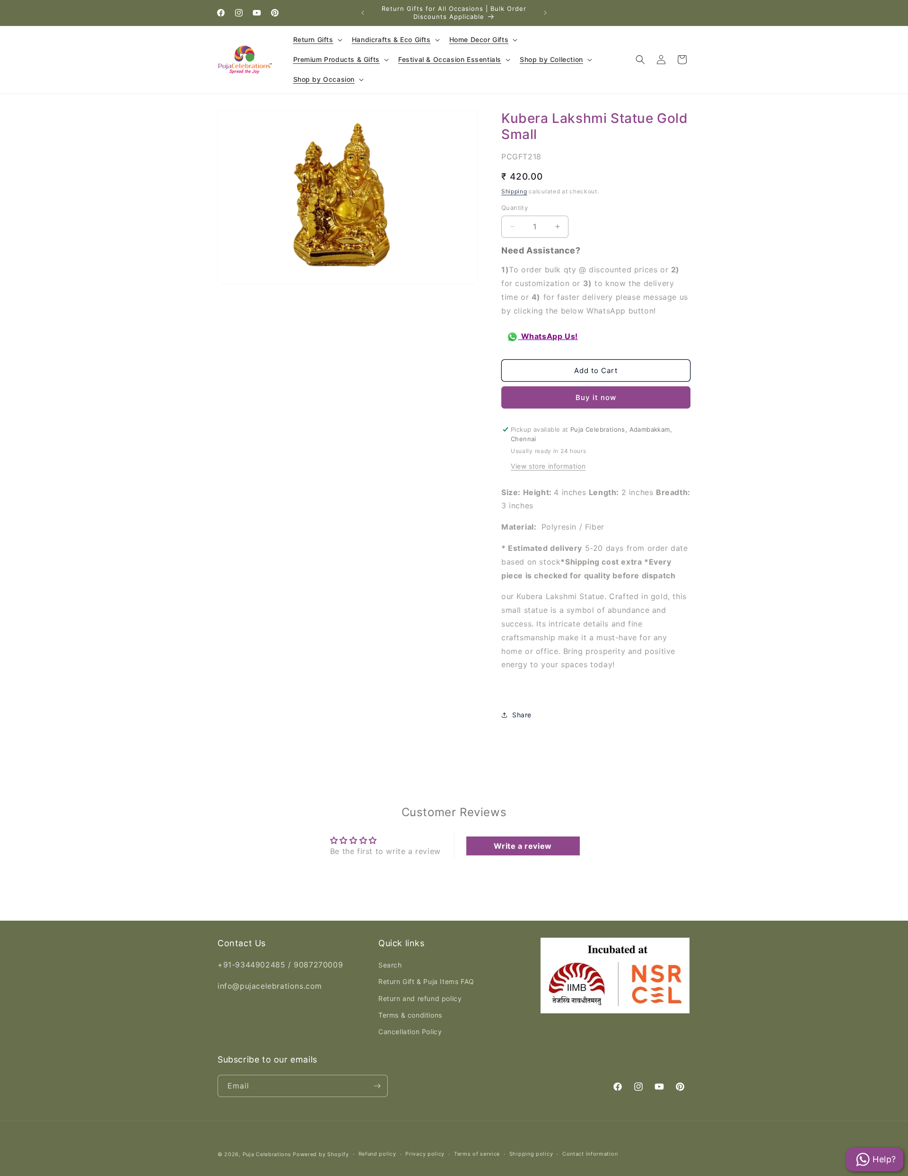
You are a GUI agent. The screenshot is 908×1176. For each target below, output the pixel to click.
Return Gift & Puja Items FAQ (426, 981)
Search (390, 965)
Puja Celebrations (267, 1154)
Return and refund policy (420, 998)
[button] (317, 40)
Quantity (514, 207)
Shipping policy (531, 1153)
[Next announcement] (545, 13)
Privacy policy (425, 1153)
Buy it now (596, 397)
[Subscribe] (377, 1086)
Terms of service (477, 1153)
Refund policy (377, 1153)
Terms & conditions (410, 1015)
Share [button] (522, 715)
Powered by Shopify (321, 1154)
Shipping (514, 191)
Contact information (590, 1153)
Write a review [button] (522, 846)
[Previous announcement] (362, 13)
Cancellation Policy (410, 1032)
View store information (548, 466)
